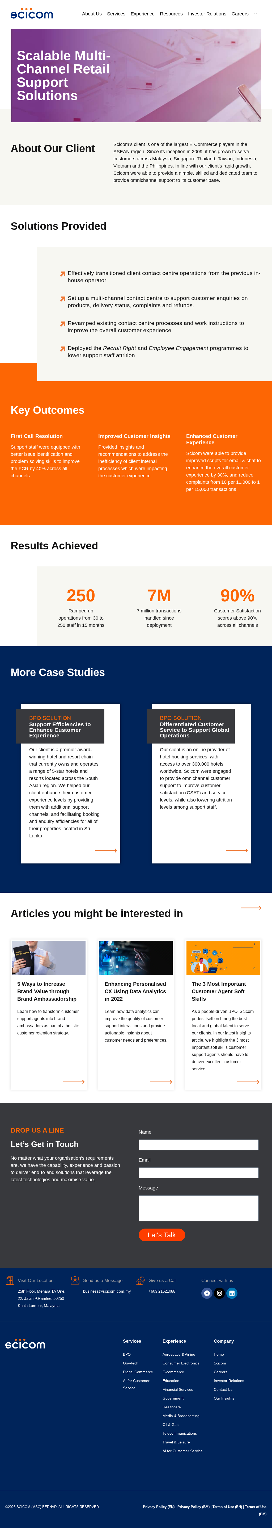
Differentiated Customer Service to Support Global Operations (194, 729)
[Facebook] (206, 1293)
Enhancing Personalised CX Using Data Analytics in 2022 (135, 991)
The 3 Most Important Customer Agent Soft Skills (219, 991)
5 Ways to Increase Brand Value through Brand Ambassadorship (46, 991)
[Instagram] (219, 1293)
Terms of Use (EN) (227, 1507)
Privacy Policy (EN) (159, 1507)
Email (145, 1160)
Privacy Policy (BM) (194, 1507)
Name (145, 1132)
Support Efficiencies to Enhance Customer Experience (60, 729)
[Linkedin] (231, 1293)
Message (148, 1188)
